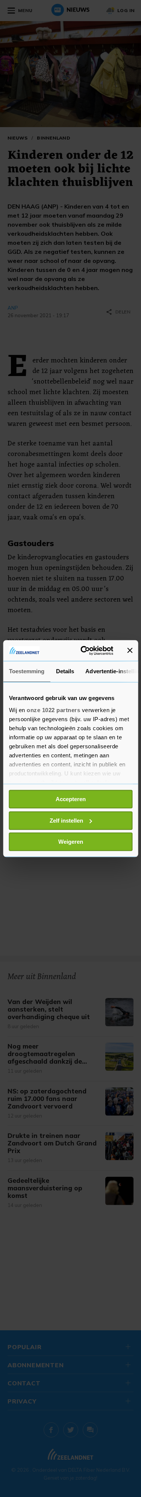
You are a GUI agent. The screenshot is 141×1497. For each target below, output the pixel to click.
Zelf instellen (66, 820)
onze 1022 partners (53, 710)
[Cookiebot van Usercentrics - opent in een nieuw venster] (84, 651)
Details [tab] (65, 671)
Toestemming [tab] (26, 671)
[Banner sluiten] (129, 650)
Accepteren (71, 799)
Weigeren (70, 841)
